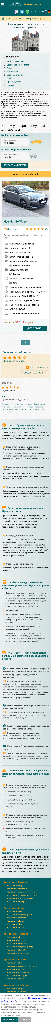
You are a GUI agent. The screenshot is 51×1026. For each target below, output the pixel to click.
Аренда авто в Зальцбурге (18, 972)
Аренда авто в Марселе (17, 943)
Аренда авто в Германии (15, 882)
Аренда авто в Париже (16, 937)
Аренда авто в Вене (15, 963)
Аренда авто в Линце (15, 969)
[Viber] (16, 12)
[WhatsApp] (27, 12)
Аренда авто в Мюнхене (17, 889)
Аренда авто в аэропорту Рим (19, 915)
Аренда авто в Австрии (15, 959)
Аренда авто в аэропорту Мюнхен (21, 892)
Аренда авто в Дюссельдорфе (20, 898)
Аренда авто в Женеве (16, 992)
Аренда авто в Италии (14, 908)
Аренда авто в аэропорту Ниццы (20, 947)
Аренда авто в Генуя (15, 921)
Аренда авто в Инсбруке (17, 976)
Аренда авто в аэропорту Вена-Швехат (23, 966)
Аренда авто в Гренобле (17, 950)
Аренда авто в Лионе (15, 940)
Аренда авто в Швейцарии (16, 985)
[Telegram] (21, 12)
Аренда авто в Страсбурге (18, 953)
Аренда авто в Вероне (16, 924)
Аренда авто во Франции (16, 934)
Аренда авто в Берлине (16, 886)
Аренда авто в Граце (15, 979)
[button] (15, 142)
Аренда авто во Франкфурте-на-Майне (23, 895)
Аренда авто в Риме (15, 911)
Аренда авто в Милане (16, 918)
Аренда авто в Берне (15, 989)
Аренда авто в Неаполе (17, 927)
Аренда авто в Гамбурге (17, 902)
